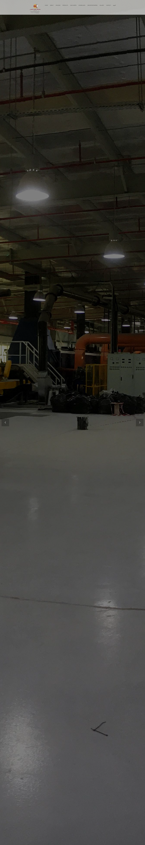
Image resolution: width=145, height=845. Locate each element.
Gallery (102, 5)
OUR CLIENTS (73, 5)
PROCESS (58, 5)
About (51, 5)
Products (65, 5)
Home (46, 5)
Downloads (82, 5)
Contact (108, 5)
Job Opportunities (92, 5)
